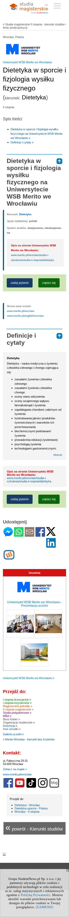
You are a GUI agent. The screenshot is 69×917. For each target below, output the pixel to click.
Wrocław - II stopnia (27, 811)
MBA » (7, 716)
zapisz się (49, 282)
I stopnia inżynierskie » (17, 702)
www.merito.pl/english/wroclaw (25, 315)
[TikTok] (31, 786)
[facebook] (8, 786)
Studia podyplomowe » (17, 712)
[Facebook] (40, 535)
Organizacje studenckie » (19, 722)
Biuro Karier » (11, 719)
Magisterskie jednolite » (17, 706)
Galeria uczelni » (13, 734)
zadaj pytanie (20, 282)
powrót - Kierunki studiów (34, 827)
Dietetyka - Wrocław (27, 805)
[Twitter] (51, 534)
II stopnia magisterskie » (18, 709)
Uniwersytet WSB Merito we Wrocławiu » (28, 678)
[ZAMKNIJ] (44, 907)
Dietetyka (25, 214)
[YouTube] (19, 786)
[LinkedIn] (51, 546)
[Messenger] (8, 535)
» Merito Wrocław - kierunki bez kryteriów (29, 739)
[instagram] (42, 786)
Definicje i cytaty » (22, 142)
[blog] (54, 786)
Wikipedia (57, 455)
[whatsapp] (19, 535)
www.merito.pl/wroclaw (20, 310)
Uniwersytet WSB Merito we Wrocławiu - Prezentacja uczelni (34, 604)
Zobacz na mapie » (15, 769)
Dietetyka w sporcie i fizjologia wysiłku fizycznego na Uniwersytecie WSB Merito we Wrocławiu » (36, 134)
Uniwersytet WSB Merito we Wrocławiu (27, 62)
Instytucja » (10, 725)
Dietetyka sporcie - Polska (31, 808)
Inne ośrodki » (12, 729)
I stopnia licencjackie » (17, 699)
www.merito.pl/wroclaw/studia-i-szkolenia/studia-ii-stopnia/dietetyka (29, 479)
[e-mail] (29, 535)
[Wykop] (8, 558)
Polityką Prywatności (35, 895)
